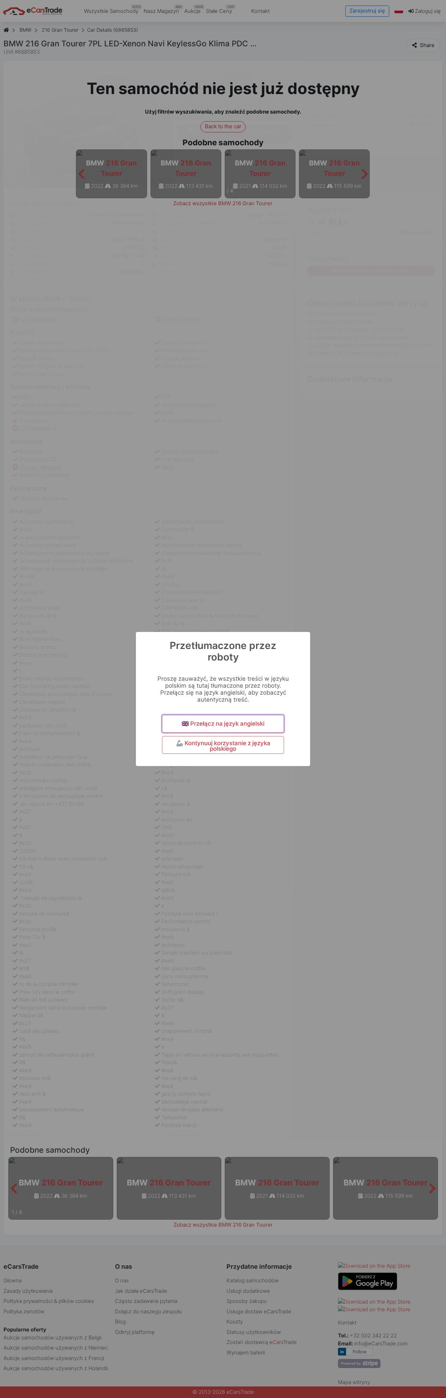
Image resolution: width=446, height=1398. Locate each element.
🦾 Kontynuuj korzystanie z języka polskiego (223, 746)
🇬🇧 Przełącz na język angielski (223, 723)
